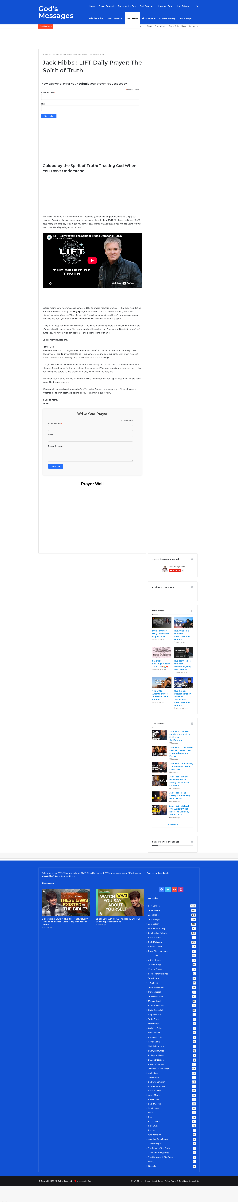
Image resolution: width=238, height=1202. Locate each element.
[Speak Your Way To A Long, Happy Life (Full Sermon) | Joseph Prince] (120, 902)
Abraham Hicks (155, 1037)
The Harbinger (154, 1143)
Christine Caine (155, 1028)
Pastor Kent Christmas (158, 974)
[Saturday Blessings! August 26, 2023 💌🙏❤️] (161, 652)
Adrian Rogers (154, 960)
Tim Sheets (153, 983)
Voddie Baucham (156, 1046)
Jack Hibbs (132, 18)
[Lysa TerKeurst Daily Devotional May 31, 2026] (161, 622)
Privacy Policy (160, 26)
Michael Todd (154, 1001)
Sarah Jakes (153, 1108)
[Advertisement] (119, 37)
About (149, 26)
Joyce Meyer (185, 18)
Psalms (151, 1130)
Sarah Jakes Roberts (157, 933)
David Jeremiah (115, 18)
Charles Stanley (167, 18)
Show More (173, 824)
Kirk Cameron (148, 18)
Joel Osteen (183, 6)
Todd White (153, 1019)
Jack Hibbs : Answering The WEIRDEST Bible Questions (181, 766)
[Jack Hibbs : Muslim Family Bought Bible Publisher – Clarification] (159, 735)
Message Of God (84, 1181)
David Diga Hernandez (158, 951)
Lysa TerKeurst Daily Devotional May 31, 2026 (160, 634)
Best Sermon (146, 6)
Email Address (48, 92)
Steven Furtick (154, 992)
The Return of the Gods (159, 1148)
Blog (150, 1117)
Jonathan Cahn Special (158, 1069)
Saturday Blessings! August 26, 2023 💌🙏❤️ (161, 664)
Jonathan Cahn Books (158, 1139)
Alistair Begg (154, 1042)
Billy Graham (153, 1099)
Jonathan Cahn (165, 6)
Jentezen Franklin (156, 987)
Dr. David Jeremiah (156, 1082)
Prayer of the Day (127, 6)
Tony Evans (153, 978)
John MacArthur (155, 996)
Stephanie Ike (154, 1014)
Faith (150, 1113)
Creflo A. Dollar (155, 946)
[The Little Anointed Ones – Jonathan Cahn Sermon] (161, 682)
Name (44, 104)
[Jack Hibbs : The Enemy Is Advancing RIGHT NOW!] (159, 796)
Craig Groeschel (155, 1010)
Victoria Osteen (155, 969)
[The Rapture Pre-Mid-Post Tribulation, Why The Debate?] (183, 652)
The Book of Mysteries (158, 1152)
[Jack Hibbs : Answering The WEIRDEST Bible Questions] (159, 767)
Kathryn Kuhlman (155, 1055)
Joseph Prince (154, 964)
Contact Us (193, 26)
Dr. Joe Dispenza (156, 1060)
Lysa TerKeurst (154, 1135)
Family (151, 1162)
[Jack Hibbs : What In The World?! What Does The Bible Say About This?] (159, 810)
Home (92, 6)
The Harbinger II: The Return (161, 1157)
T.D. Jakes (153, 955)
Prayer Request (106, 6)
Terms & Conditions (177, 26)
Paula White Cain (155, 1005)
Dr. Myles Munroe (156, 1051)
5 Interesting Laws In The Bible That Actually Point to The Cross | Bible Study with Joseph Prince (65, 922)
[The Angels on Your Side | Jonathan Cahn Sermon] (183, 622)
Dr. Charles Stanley (156, 928)
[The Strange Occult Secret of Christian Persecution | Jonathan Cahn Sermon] (183, 682)
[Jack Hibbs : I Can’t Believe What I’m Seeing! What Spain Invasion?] (159, 780)
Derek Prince (154, 1032)
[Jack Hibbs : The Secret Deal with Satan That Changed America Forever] (159, 751)
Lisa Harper (153, 1023)
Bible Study (153, 1126)
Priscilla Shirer (96, 18)
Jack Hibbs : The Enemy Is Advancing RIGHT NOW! (179, 796)
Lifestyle (152, 1166)
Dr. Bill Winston (155, 942)
